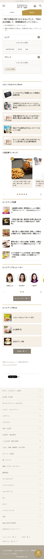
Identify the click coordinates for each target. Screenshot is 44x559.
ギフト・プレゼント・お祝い (12, 391)
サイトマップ (6, 553)
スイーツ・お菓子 (8, 454)
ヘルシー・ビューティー (10, 409)
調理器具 (5, 473)
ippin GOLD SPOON (9, 523)
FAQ (13, 553)
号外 (3, 517)
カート (34, 5)
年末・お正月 (6, 428)
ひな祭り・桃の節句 (9, 435)
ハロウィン (6, 416)
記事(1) (12, 12)
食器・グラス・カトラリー (11, 466)
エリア (7, 37)
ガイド (4, 504)
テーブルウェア (7, 479)
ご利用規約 (33, 550)
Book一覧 (25, 537)
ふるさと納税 (10, 69)
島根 (26, 49)
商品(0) (32, 12)
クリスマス (6, 422)
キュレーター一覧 (8, 537)
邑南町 (20, 49)
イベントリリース (8, 510)
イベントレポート (8, 485)
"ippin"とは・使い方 (9, 541)
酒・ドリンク (6, 460)
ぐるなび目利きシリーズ (21, 550)
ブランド (7, 57)
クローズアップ (7, 491)
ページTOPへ (22, 371)
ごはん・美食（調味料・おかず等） (14, 447)
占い (3, 498)
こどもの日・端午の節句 (10, 441)
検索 (40, 5)
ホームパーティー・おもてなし (12, 403)
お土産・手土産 (7, 397)
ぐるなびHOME (7, 550)
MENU (3, 5)
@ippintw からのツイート (11, 529)
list (18, 376)
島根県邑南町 (10, 49)
